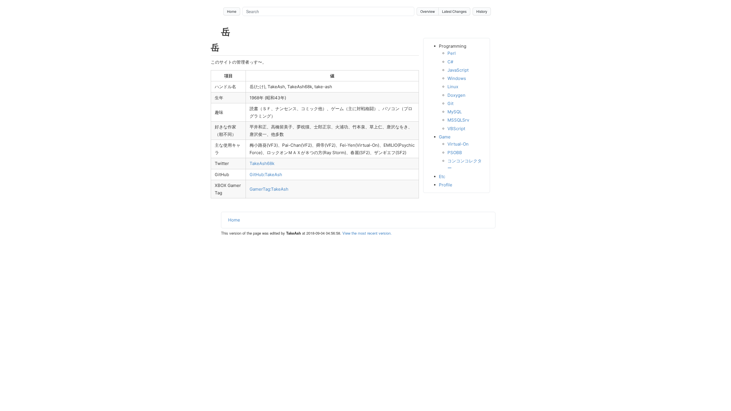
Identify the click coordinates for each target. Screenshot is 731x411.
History (481, 11)
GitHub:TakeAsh (266, 174)
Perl (451, 53)
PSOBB (454, 152)
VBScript (456, 128)
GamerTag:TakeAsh (269, 189)
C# (450, 62)
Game (445, 137)
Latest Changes (454, 11)
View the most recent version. (367, 233)
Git (450, 103)
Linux (452, 86)
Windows (456, 78)
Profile (445, 185)
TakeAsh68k (262, 163)
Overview (427, 11)
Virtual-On (458, 144)
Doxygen (456, 95)
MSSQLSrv (458, 120)
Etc (442, 176)
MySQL (454, 111)
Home (231, 11)
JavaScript (458, 70)
